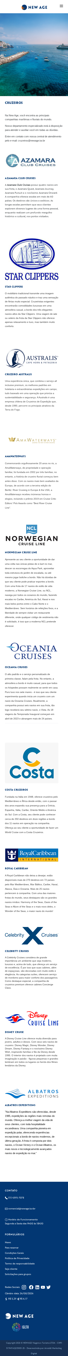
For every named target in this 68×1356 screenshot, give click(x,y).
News (8, 1242)
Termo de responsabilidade (20, 1263)
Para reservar (11, 1247)
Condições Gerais (14, 1252)
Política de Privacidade (17, 1258)
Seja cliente (11, 1268)
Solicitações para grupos (18, 1274)
